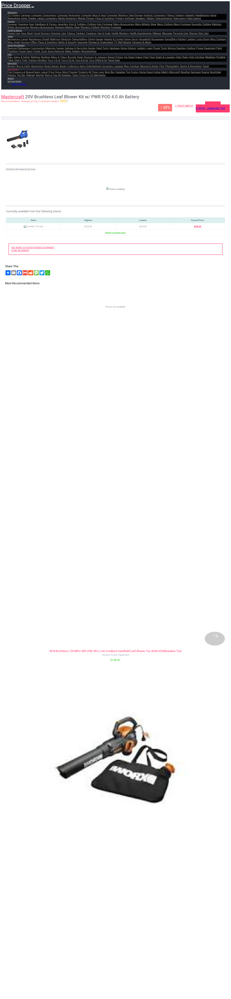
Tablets (150, 18)
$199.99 (197, 226)
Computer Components (43, 15)
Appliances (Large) (18, 39)
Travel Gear (114, 60)
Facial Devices (42, 33)
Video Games (193, 18)
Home (10, 36)
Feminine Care (58, 33)
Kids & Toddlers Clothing (82, 24)
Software (130, 18)
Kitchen (182, 39)
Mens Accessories (123, 24)
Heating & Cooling (114, 39)
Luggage (118, 66)
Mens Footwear (182, 24)
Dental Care (14, 33)
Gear (31, 24)
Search (11, 78)
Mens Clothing (165, 24)
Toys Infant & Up (98, 60)
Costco (135, 72)
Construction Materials (43, 48)
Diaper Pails (142, 57)
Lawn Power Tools (156, 48)
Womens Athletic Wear (67, 27)
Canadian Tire (122, 72)
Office (33, 42)
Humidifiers (170, 39)
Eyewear (12, 24)
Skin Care (203, 33)
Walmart (30, 75)
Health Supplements (140, 33)
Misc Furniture (218, 39)
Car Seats (129, 57)
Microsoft (174, 72)
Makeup (156, 33)
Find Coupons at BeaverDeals (24, 72)
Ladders (141, 48)
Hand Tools (102, 48)
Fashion (11, 21)
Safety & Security (67, 42)
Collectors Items (76, 66)
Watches (216, 24)
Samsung (196, 72)
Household (145, 39)
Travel (205, 66)
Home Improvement (16, 45)
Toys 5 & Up (67, 60)
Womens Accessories (42, 27)
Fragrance (23, 24)
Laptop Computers (47, 18)
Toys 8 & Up (81, 60)
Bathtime (36, 57)
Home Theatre (28, 18)
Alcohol (12, 66)
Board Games (51, 66)
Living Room (203, 39)
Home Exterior (128, 48)
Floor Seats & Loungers (162, 57)
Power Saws (26, 51)
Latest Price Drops (51, 72)
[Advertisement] (128, 143)
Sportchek (215, 72)
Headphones (202, 15)
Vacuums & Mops (141, 42)
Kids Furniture (196, 57)
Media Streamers (67, 18)
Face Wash (27, 33)
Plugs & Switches (105, 18)
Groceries (107, 66)
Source (205, 72)
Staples (12, 75)
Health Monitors (120, 33)
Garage (99, 39)
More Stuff (12, 63)
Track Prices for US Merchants (89, 75)
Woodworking (88, 51)
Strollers (42, 60)
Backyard (13, 48)
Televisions (179, 18)
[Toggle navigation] (32, 7)
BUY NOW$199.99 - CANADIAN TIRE (210, 107)
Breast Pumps (115, 57)
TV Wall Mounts (122, 42)
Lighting (191, 39)
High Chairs (182, 57)
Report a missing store (115, 233)
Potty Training (29, 60)
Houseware (157, 39)
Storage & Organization (100, 42)
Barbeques (24, 48)
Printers (119, 18)
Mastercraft (12, 96)
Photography (172, 66)
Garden (92, 48)
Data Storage (136, 15)
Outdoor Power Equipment (201, 48)
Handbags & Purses (46, 24)
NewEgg (185, 72)
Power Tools (40, 51)
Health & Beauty (15, 30)
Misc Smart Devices (19, 42)
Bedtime (45, 57)
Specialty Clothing (201, 24)
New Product (18, 84)
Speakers (140, 18)
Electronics (12, 12)
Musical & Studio (149, 66)
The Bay (21, 75)
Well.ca (48, 75)
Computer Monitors (117, 15)
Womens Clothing (90, 27)
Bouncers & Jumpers (95, 57)
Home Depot (146, 72)
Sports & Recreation (191, 66)
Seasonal (82, 42)
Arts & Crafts (23, 66)
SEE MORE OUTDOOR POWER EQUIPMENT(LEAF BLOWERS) (32, 249)
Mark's (165, 72)
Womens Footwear (110, 27)
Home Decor (131, 39)
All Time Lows (96, 72)
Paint (219, 48)
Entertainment (94, 66)
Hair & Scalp (104, 33)
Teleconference (163, 18)
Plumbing (13, 51)
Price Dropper (16, 5)
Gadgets (190, 15)
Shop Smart (13, 69)
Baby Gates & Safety (19, 57)
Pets (162, 66)
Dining (91, 39)
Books (63, 66)
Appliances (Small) (39, 39)
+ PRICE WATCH (184, 105)
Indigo (157, 72)
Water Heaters (73, 51)
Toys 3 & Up (54, 60)
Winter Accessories (18, 27)
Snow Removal (56, 51)
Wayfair (40, 75)
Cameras (25, 15)
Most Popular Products (75, 72)
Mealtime (210, 57)
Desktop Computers (154, 15)
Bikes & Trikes (59, 57)
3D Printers (14, 15)
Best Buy (110, 72)
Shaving (193, 33)
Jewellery (62, 24)
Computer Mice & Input (93, 15)
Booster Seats (75, 57)
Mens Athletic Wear (145, 24)
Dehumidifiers (79, 39)
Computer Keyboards (68, 15)
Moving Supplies (177, 48)
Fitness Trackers (175, 15)
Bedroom (66, 39)
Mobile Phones (86, 18)
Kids (10, 54)
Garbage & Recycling (76, 48)
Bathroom (55, 39)
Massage (167, 33)
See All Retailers (62, 75)
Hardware (114, 48)
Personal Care (180, 33)
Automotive (37, 66)
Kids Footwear (105, 24)
